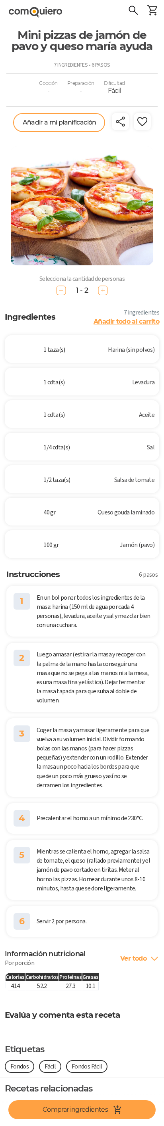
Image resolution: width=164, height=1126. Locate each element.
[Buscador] (133, 11)
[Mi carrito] (152, 11)
